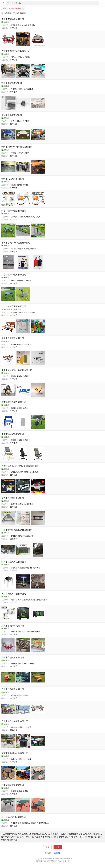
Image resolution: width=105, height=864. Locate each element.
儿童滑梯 (21, 312)
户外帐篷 (20, 280)
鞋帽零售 (21, 248)
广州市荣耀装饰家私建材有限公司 (16, 529)
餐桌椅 (22, 504)
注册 (58, 847)
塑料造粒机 (24, 472)
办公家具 (27, 344)
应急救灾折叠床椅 (25, 216)
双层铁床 (29, 504)
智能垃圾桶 (24, 567)
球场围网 (14, 312)
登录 (47, 847)
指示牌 (21, 727)
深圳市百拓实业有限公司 (12, 19)
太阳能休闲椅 (35, 567)
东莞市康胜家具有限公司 (12, 497)
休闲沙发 (21, 89)
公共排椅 (26, 376)
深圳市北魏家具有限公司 (12, 178)
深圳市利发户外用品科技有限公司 (16, 146)
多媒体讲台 (15, 599)
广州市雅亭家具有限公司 (12, 689)
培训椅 (13, 376)
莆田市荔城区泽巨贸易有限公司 (15, 242)
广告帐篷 (26, 121)
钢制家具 (20, 344)
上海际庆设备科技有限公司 (13, 593)
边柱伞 (27, 153)
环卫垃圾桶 (26, 631)
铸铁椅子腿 (35, 631)
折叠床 (13, 280)
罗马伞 (13, 121)
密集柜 (13, 344)
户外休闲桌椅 (16, 631)
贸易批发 (13, 251)
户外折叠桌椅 (16, 663)
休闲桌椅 (21, 759)
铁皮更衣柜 (15, 504)
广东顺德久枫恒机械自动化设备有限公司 (19, 465)
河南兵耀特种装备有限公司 (13, 210)
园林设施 (14, 759)
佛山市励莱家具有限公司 (12, 434)
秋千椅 (19, 57)
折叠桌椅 (27, 280)
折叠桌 (25, 408)
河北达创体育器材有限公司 (13, 306)
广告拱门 (14, 153)
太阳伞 (13, 57)
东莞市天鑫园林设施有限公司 (14, 753)
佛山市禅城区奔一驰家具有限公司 (16, 370)
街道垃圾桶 (15, 25)
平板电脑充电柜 (26, 599)
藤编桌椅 (29, 89)
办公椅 (19, 440)
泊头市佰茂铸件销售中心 (12, 625)
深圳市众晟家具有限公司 (12, 338)
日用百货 (14, 248)
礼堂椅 (13, 185)
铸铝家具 (26, 57)
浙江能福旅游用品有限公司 (13, 817)
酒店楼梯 (21, 536)
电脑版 (57, 853)
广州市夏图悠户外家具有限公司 (15, 51)
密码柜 (13, 408)
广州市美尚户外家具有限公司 (14, 721)
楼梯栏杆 (14, 536)
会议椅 (19, 376)
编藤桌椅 (14, 727)
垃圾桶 (13, 695)
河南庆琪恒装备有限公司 (12, 785)
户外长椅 (23, 25)
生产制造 (13, 28)
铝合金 (19, 695)
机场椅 (25, 185)
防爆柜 (19, 408)
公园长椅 (31, 25)
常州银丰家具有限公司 (11, 82)
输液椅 (19, 185)
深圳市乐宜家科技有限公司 (13, 561)
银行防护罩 (15, 567)
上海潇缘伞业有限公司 (11, 114)
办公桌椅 (14, 216)
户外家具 (14, 89)
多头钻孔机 (34, 472)
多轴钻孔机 (15, 472)
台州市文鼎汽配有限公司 (12, 657)
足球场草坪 (30, 312)
